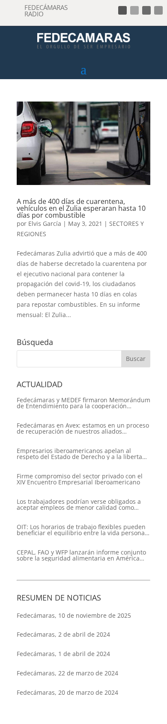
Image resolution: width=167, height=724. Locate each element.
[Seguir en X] (134, 10)
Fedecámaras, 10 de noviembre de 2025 (74, 615)
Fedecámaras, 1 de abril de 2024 (63, 654)
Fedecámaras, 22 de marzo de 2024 (67, 673)
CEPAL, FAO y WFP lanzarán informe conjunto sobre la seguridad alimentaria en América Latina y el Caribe (81, 555)
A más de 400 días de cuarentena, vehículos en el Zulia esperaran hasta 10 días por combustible (81, 208)
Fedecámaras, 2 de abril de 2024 (63, 634)
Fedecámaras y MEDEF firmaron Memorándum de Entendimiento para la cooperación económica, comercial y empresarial (83, 403)
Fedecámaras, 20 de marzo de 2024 (67, 692)
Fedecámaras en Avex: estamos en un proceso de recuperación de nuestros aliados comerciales (83, 428)
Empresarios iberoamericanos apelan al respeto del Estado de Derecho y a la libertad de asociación (81, 454)
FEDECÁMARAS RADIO (46, 10)
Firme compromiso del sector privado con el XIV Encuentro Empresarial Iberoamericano (80, 479)
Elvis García (44, 223)
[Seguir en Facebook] (122, 10)
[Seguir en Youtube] (158, 10)
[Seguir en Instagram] (146, 10)
